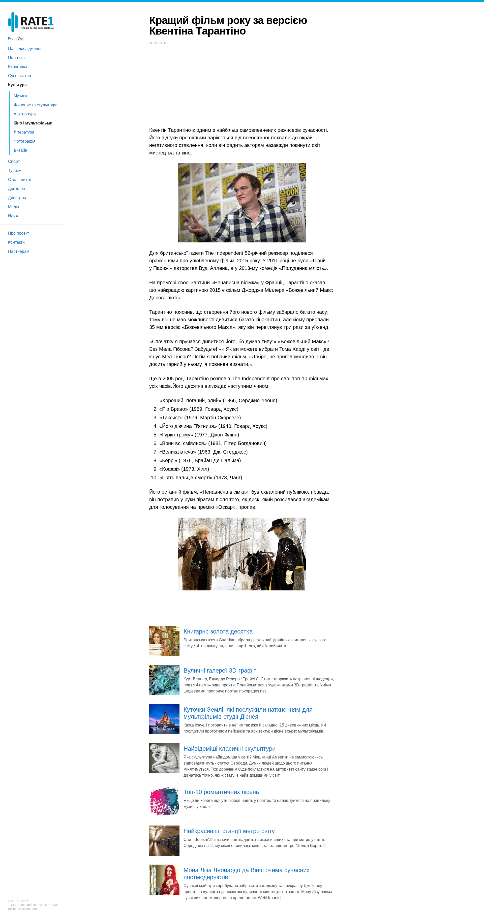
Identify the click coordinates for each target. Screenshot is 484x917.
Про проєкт (18, 233)
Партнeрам (18, 251)
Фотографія (25, 141)
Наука (13, 216)
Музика (20, 96)
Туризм (14, 170)
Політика (16, 57)
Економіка (17, 67)
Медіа (13, 207)
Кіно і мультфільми (33, 123)
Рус (10, 38)
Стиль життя (19, 179)
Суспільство (19, 76)
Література (24, 132)
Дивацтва (17, 198)
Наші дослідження (25, 48)
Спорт (14, 161)
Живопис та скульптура (35, 105)
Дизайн (20, 150)
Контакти (16, 242)
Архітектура (25, 114)
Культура (17, 85)
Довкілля (16, 188)
